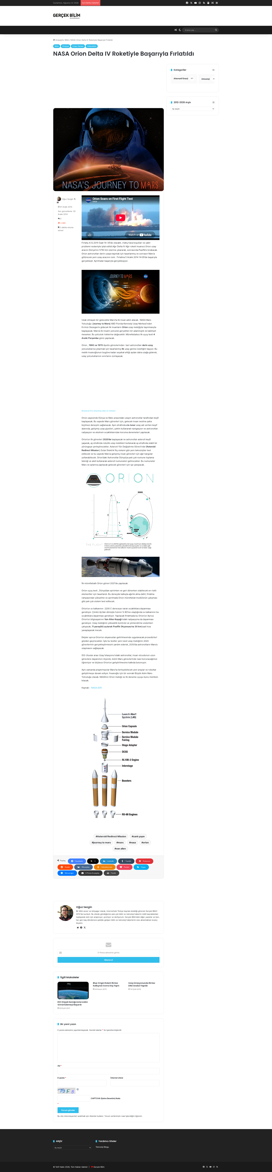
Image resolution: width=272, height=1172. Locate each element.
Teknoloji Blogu (102, 1147)
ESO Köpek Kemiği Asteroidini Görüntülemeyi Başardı (73, 1003)
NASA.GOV (96, 687)
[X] (84, 927)
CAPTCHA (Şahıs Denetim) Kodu (105, 1098)
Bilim (67, 40)
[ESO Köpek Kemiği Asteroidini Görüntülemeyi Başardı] (73, 990)
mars (121, 842)
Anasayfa (59, 40)
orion (146, 842)
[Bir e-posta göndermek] (58, 202)
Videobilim (91, 46)
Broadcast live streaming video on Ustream (98, 411)
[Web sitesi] (77, 927)
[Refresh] (77, 1089)
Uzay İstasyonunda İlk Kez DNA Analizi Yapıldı (141, 984)
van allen (121, 848)
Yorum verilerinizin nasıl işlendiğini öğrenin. (123, 1116)
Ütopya (65, 46)
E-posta (62, 1078)
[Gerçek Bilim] (66, 16)
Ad (59, 1066)
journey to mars (102, 842)
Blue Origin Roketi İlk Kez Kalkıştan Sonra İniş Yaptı (106, 984)
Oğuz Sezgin (67, 199)
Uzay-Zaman (77, 46)
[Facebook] (81, 927)
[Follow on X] (75, 199)
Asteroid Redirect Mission (111, 836)
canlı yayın (139, 836)
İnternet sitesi (116, 1078)
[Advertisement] (108, 84)
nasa (133, 842)
